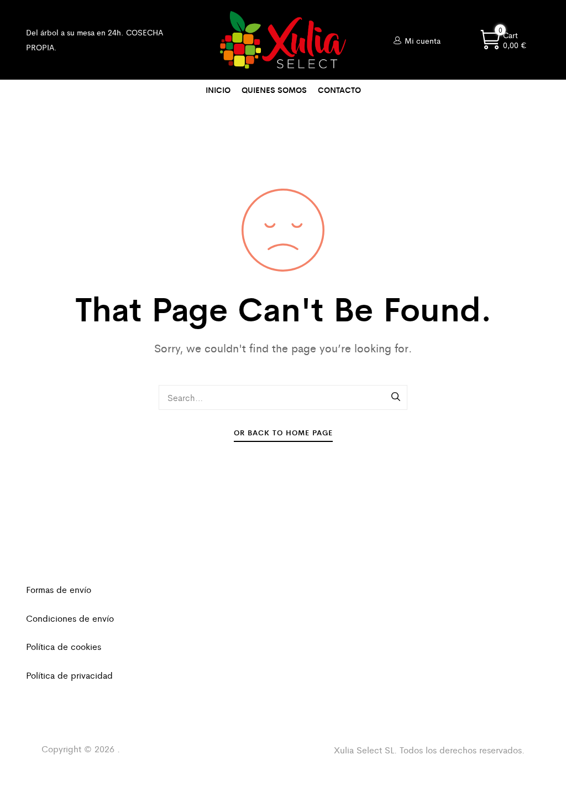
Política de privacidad (69, 675)
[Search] (396, 397)
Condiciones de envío (70, 618)
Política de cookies (63, 646)
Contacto (339, 89)
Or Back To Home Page (283, 432)
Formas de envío (58, 589)
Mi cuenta (423, 40)
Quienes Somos (274, 89)
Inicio (218, 89)
